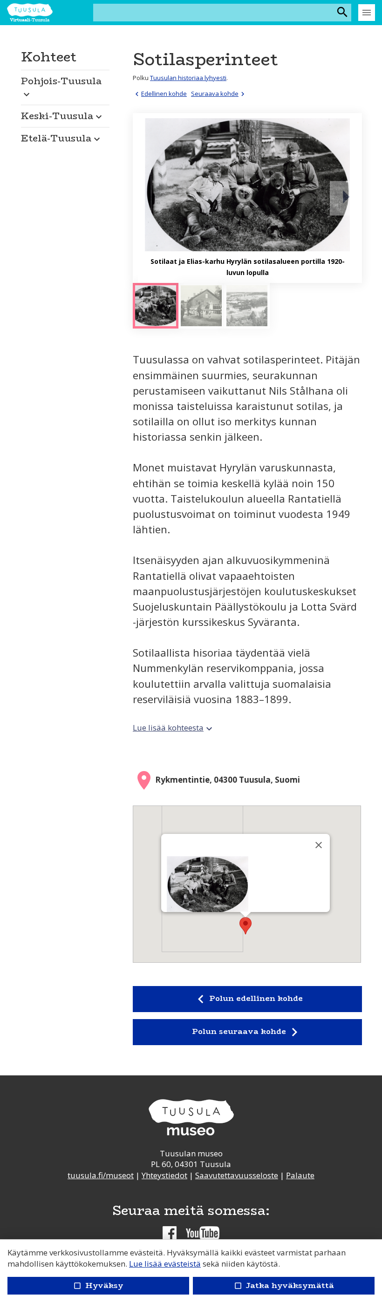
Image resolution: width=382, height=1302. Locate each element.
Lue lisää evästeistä (165, 1263)
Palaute (300, 1175)
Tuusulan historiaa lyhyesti (188, 78)
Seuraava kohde (219, 93)
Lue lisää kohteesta (174, 727)
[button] (65, 85)
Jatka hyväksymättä (283, 1285)
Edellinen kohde (160, 93)
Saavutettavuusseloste (236, 1175)
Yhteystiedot (164, 1175)
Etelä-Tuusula (61, 138)
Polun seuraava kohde (247, 1032)
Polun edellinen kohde (247, 999)
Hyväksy (98, 1285)
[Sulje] (318, 845)
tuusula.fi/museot (101, 1175)
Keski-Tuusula (62, 115)
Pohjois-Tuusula (61, 87)
